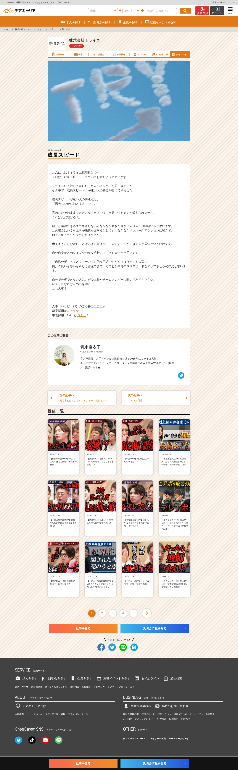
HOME (6, 29)
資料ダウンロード (183, 714)
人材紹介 (127, 718)
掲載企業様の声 (131, 714)
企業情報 (121, 54)
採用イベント (148, 714)
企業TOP (60, 54)
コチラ (98, 306)
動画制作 (173, 718)
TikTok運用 (160, 718)
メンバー (142, 54)
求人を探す (29, 678)
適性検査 (176, 678)
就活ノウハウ (21, 687)
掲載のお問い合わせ (175, 706)
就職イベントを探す (116, 678)
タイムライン (182, 54)
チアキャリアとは (34, 706)
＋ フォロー (76, 46)
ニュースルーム (34, 714)
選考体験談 (36, 687)
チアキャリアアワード (134, 738)
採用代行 (185, 718)
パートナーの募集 (157, 738)
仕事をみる (83, 628)
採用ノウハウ (164, 714)
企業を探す (84, 678)
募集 (80, 54)
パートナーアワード (179, 738)
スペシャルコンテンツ (56, 687)
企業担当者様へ (223, 2)
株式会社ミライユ (23, 29)
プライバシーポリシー (79, 714)
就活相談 (74, 687)
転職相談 (86, 687)
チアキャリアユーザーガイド (121, 687)
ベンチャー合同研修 (204, 714)
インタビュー (162, 54)
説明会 (101, 54)
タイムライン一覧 (45, 29)
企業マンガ (99, 687)
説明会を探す (57, 678)
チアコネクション (144, 718)
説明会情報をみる (155, 628)
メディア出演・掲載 (55, 714)
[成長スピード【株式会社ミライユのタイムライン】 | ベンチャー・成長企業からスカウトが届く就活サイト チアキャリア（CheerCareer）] (19, 10)
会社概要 (19, 714)
